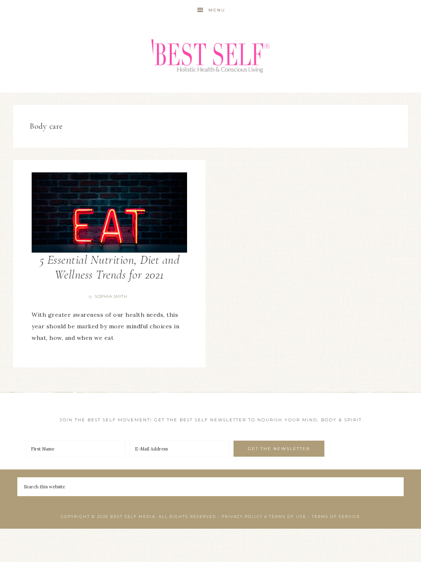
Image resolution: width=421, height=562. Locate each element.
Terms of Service (336, 516)
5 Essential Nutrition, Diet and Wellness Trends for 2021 (109, 267)
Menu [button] (216, 10)
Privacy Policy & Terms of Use (264, 516)
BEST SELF (210, 56)
